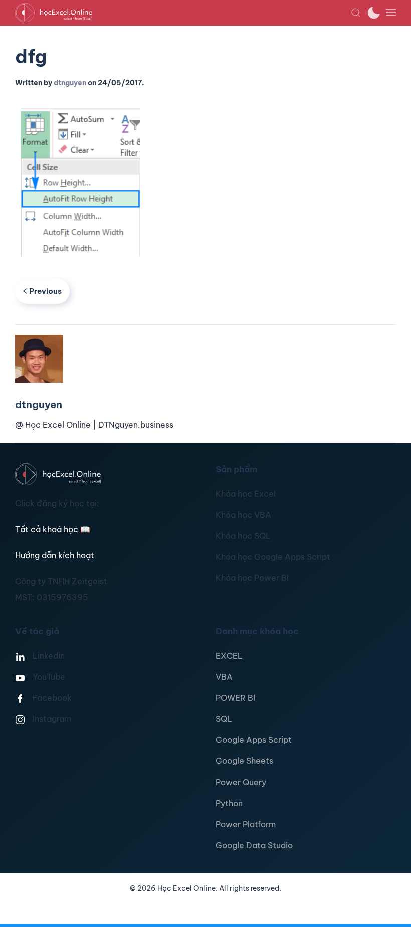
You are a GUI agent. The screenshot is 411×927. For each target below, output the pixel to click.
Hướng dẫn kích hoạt (54, 555)
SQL (224, 719)
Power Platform (246, 824)
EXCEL (229, 656)
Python (229, 803)
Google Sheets (244, 761)
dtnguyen (70, 82)
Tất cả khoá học (52, 529)
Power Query (241, 782)
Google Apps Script (254, 740)
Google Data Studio (254, 845)
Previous (45, 291)
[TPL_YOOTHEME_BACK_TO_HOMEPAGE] (183, 12)
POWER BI (235, 698)
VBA (224, 677)
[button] (356, 12)
